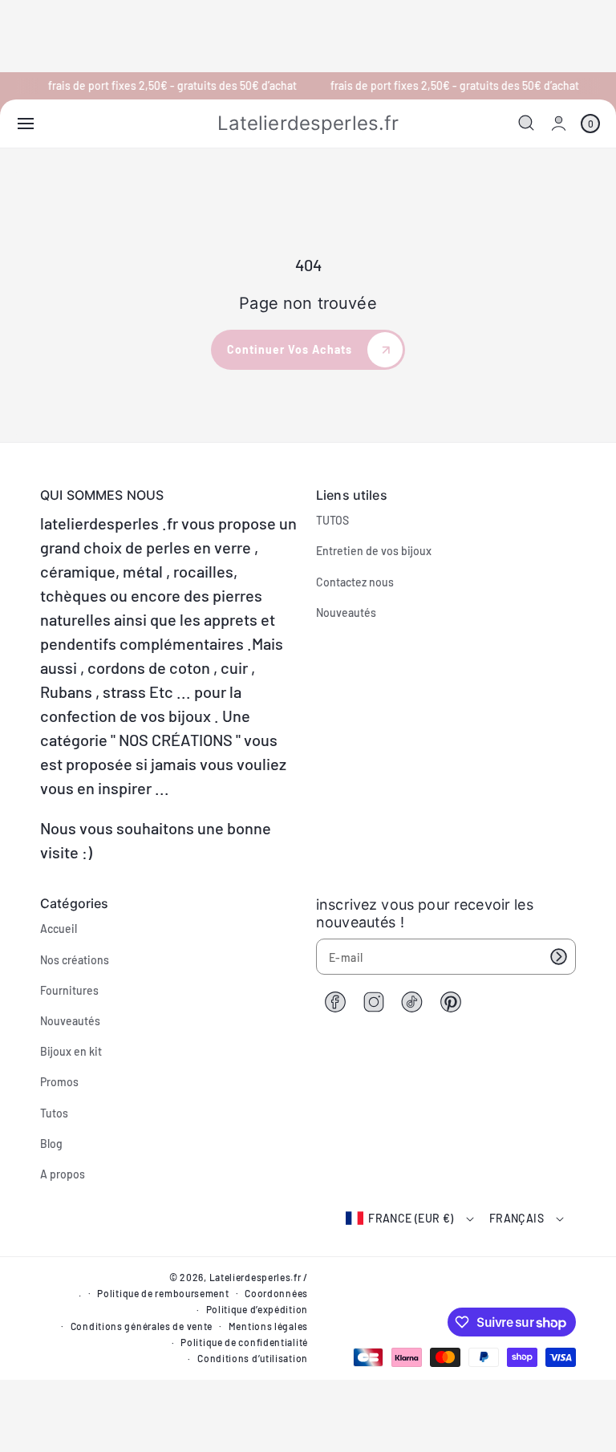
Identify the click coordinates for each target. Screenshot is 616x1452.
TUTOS (332, 520)
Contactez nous (355, 582)
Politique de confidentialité (244, 1342)
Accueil (58, 928)
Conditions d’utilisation (252, 1358)
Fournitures (69, 990)
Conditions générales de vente (142, 1326)
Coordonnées (276, 1293)
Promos (59, 1082)
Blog (51, 1143)
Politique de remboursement (163, 1293)
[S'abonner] (558, 957)
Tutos (54, 1113)
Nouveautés (346, 612)
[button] (25, 123)
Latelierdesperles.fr (255, 1277)
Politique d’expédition (257, 1309)
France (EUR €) (411, 1218)
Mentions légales (268, 1326)
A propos (62, 1174)
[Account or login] (559, 123)
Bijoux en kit (71, 1051)
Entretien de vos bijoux (374, 551)
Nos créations (74, 960)
